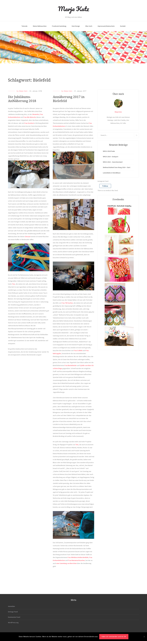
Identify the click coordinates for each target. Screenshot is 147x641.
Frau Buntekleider (71, 365)
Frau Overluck (29, 123)
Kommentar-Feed (14, 617)
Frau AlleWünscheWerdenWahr (77, 557)
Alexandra (35, 114)
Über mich (88, 26)
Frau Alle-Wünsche (29, 117)
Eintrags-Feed (13, 612)
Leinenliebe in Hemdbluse (111, 173)
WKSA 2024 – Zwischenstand (112, 162)
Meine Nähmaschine (40, 26)
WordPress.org (13, 622)
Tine (13, 284)
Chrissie (27, 236)
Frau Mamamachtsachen (76, 560)
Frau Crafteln (78, 350)
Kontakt (123, 26)
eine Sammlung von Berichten (66, 563)
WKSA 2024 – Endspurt (110, 157)
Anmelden (11, 606)
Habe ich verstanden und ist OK (114, 636)
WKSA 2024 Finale (109, 151)
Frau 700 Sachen (67, 303)
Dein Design (76, 26)
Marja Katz (73, 9)
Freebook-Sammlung (59, 26)
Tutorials (24, 26)
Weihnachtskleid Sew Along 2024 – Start (116, 167)
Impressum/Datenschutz (106, 26)
